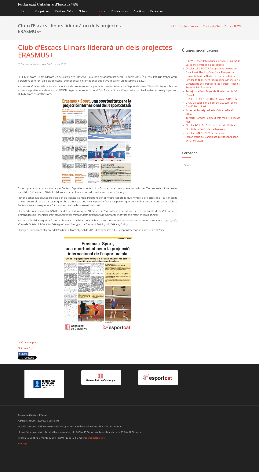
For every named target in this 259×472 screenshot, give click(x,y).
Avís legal (22, 443)
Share (23, 353)
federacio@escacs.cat (95, 437)
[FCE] (48, 3)
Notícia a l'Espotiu (28, 342)
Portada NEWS (232, 26)
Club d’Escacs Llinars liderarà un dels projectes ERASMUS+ (95, 51)
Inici (23, 11)
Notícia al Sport (26, 348)
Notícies (195, 26)
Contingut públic (212, 26)
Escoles (98, 11)
